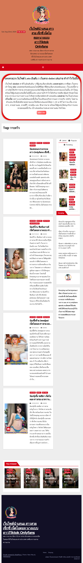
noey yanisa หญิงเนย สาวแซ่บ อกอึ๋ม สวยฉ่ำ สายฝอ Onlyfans (68, 255)
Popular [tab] (74, 140)
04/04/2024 (35, 327)
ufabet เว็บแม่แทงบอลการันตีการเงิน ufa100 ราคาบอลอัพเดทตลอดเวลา (62, 558)
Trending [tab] (69, 145)
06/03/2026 (69, 481)
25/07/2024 (35, 234)
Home (44, 552)
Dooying (50, 552)
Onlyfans (46, 143)
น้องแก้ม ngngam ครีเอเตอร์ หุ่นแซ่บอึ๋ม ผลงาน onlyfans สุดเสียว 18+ (67, 224)
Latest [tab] (63, 140)
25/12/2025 (35, 156)
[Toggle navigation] (43, 67)
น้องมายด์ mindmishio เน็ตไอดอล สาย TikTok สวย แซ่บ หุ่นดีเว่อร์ (68, 265)
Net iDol (39, 143)
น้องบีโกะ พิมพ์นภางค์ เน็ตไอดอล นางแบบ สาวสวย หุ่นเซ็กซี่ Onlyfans (41, 230)
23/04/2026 (50, 481)
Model (39, 392)
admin (44, 156)
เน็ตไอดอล (32, 145)
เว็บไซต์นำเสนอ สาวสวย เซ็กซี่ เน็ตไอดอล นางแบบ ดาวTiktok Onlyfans (41, 37)
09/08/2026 (11, 481)
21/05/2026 (31, 481)
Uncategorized (34, 223)
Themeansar (6, 556)
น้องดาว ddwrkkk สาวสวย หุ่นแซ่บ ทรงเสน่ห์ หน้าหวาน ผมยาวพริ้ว (68, 246)
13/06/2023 (35, 403)
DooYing (32, 143)
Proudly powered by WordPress (12, 555)
